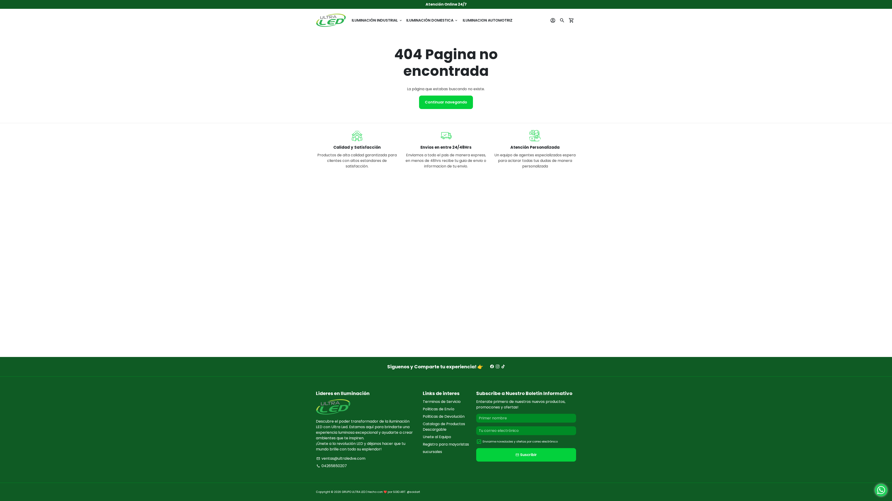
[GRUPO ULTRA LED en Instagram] (497, 366)
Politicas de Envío (438, 409)
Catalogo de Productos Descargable (444, 426)
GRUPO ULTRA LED (353, 492)
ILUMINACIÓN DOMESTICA (432, 20)
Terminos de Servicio (442, 401)
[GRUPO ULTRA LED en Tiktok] (503, 366)
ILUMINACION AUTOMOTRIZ (487, 20)
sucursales (432, 451)
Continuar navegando (446, 102)
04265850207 (331, 466)
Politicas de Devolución (444, 416)
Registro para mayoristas (446, 444)
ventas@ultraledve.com (340, 458)
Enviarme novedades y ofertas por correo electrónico (520, 441)
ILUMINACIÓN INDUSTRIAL (377, 20)
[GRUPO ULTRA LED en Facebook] (492, 366)
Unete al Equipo (437, 437)
